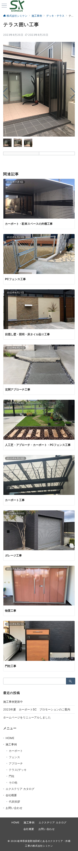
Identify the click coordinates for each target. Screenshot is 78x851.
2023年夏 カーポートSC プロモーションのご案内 (36, 709)
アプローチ (16, 763)
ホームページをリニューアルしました (27, 717)
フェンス (14, 757)
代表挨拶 (14, 801)
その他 (13, 782)
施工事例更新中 (13, 701)
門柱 (11, 776)
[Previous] (7, 93)
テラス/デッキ (18, 769)
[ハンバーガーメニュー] (4, 6)
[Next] (71, 93)
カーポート (16, 750)
